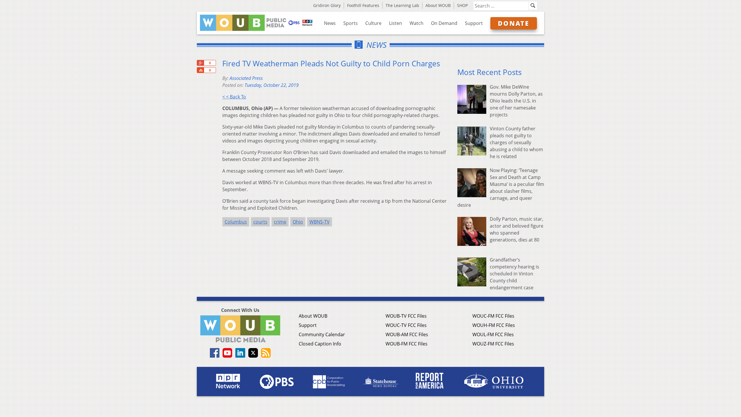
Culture (373, 23)
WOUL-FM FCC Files (493, 334)
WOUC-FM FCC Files (493, 316)
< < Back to (234, 97)
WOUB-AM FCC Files (407, 334)
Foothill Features (363, 5)
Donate (513, 23)
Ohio (298, 222)
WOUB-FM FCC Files (407, 344)
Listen (395, 23)
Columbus (236, 222)
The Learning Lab (402, 5)
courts (260, 222)
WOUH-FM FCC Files (493, 325)
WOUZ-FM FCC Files (493, 344)
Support (474, 23)
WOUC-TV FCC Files (406, 325)
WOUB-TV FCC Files (406, 316)
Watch (416, 23)
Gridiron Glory (327, 5)
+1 (200, 63)
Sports (350, 23)
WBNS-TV (319, 222)
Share (200, 70)
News (330, 23)
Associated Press (246, 78)
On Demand (444, 23)
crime (280, 222)
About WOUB (438, 5)
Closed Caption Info (320, 344)
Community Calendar (322, 334)
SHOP (462, 5)
